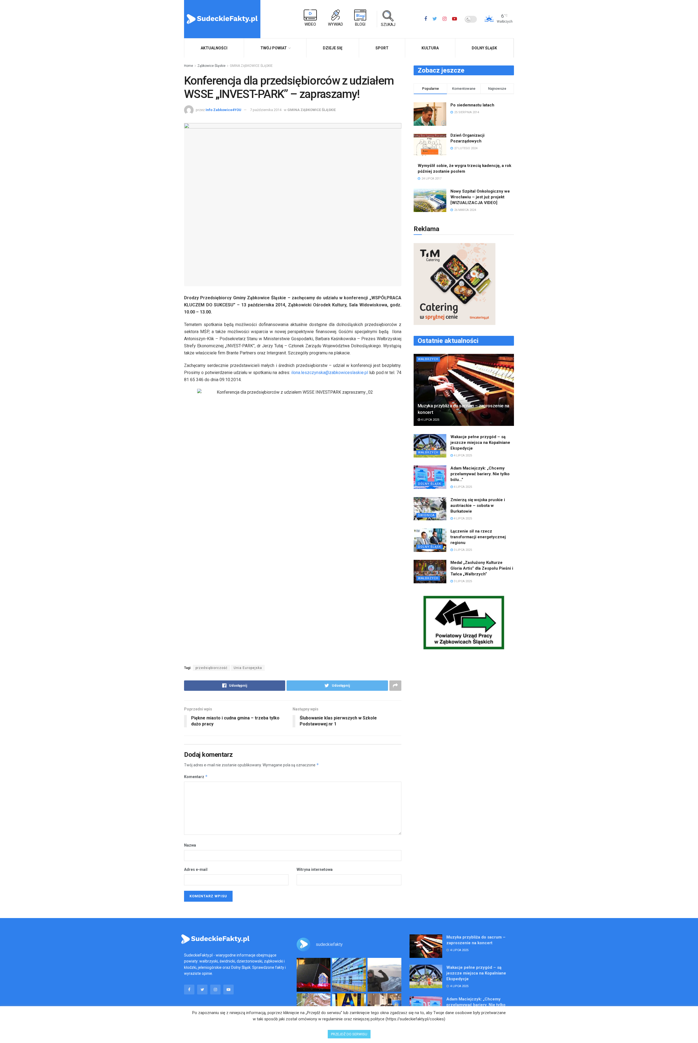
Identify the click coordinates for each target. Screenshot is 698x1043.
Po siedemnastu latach (472, 105)
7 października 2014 (265, 110)
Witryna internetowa (315, 869)
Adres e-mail (195, 869)
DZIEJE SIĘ (332, 48)
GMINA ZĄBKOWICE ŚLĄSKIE (251, 66)
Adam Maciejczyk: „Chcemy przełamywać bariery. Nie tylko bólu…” (480, 474)
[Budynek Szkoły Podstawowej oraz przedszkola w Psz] (349, 975)
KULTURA (430, 48)
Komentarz (196, 776)
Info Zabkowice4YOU (223, 110)
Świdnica (426, 515)
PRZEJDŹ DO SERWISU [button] (349, 1034)
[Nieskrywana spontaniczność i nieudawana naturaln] (313, 975)
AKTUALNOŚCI (214, 48)
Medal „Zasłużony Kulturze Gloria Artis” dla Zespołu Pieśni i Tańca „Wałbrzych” (481, 568)
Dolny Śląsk (484, 48)
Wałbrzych (428, 359)
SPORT (382, 48)
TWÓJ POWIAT (273, 48)
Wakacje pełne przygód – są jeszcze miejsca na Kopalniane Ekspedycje (480, 442)
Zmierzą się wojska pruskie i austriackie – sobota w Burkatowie (477, 505)
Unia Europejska (248, 668)
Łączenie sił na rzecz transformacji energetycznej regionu (478, 537)
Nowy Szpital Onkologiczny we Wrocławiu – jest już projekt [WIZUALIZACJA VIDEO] (480, 197)
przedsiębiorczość (211, 668)
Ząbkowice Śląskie (211, 66)
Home (188, 66)
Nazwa (190, 845)
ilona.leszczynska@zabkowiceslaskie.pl (329, 372)
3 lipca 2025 (462, 550)
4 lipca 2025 (429, 420)
